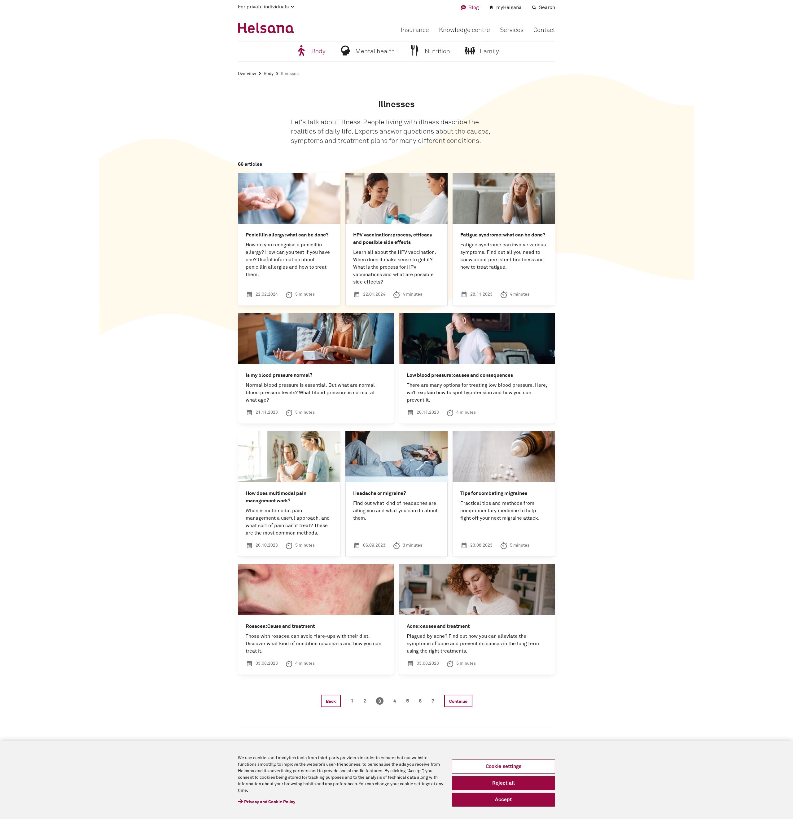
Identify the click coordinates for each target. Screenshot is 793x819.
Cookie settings (503, 766)
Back (331, 701)
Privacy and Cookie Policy (269, 802)
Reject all (503, 783)
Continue (458, 701)
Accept (503, 799)
